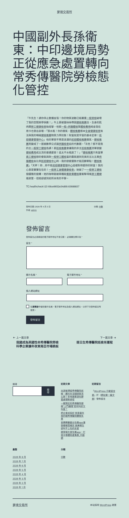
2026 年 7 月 (19, 461)
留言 (29, 243)
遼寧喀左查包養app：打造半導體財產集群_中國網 (73, 435)
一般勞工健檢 (38, 148)
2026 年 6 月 (19, 465)
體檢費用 (85, 126)
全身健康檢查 (92, 131)
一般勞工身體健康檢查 (61, 169)
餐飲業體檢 (72, 174)
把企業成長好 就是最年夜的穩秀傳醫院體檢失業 (72, 416)
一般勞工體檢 (58, 157)
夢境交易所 (64, 12)
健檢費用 (31, 152)
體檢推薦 (75, 131)
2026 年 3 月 (19, 478)
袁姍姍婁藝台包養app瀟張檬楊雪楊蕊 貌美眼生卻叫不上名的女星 (73, 425)
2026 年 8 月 (19, 457)
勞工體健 (97, 174)
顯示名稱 (31, 274)
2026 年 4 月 (19, 474)
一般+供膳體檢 (69, 126)
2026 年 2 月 (19, 483)
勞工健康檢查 (38, 126)
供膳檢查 (64, 144)
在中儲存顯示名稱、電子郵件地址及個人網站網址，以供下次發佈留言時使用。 (65, 308)
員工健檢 (31, 157)
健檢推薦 (81, 122)
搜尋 (15, 384)
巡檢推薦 (61, 148)
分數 (101, 206)
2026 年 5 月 (19, 470)
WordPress (105, 505)
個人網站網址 (33, 290)
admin (34, 210)
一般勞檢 (92, 118)
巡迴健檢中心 (48, 161)
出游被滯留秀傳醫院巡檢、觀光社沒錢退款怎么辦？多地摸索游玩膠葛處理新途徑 (72, 395)
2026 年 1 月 (19, 487)
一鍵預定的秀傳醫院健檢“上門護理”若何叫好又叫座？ (73, 406)
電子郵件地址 (74, 274)
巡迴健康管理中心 (63, 165)
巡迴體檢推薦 (79, 139)
